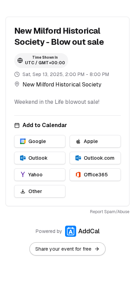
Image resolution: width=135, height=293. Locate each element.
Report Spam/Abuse (109, 212)
